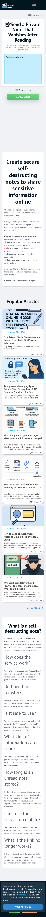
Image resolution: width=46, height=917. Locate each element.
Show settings (25, 90)
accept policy (23, 907)
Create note (24, 97)
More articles (33, 608)
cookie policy (25, 894)
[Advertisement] (23, 125)
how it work (36, 15)
